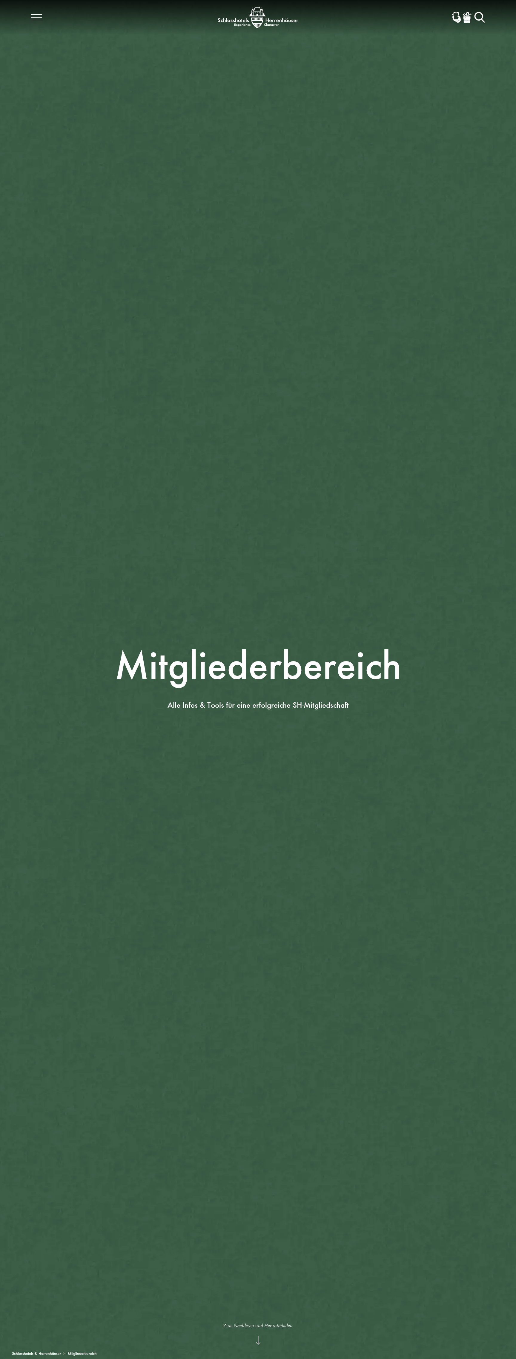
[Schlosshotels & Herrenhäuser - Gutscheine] (467, 17)
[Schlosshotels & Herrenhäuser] (258, 17)
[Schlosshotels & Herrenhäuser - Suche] (479, 17)
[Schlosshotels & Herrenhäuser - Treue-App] (456, 17)
